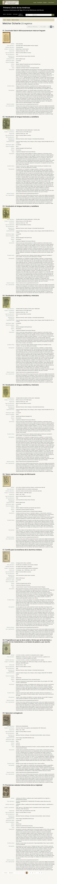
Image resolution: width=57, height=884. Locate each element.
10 (43, 26)
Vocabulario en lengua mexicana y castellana (22, 117)
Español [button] (45, 2)
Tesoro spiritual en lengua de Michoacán (20, 474)
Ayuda (34, 2)
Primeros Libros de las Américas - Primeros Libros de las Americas (11, 3)
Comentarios (39, 2)
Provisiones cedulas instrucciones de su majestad (23, 785)
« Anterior (5, 872)
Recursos (9, 14)
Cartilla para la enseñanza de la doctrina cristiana (23, 550)
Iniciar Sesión (51, 2)
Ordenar (32, 26)
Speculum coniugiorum (14, 713)
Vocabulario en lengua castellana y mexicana (22, 295)
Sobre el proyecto (20, 15)
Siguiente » (11, 872)
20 (41, 872)
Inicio (4, 14)
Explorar (15, 14)
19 (39, 872)
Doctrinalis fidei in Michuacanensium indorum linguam (25, 31)
